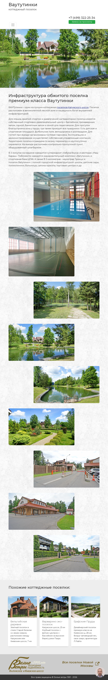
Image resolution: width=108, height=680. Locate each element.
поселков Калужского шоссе (73, 107)
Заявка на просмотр (82, 22)
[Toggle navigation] (13, 24)
